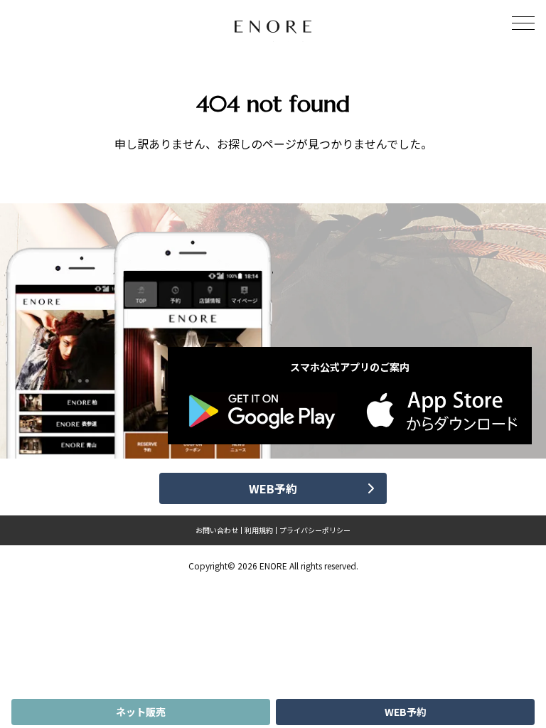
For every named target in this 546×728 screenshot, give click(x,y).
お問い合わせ (217, 530)
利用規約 (259, 530)
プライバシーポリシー (314, 530)
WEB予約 (406, 712)
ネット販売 (141, 712)
